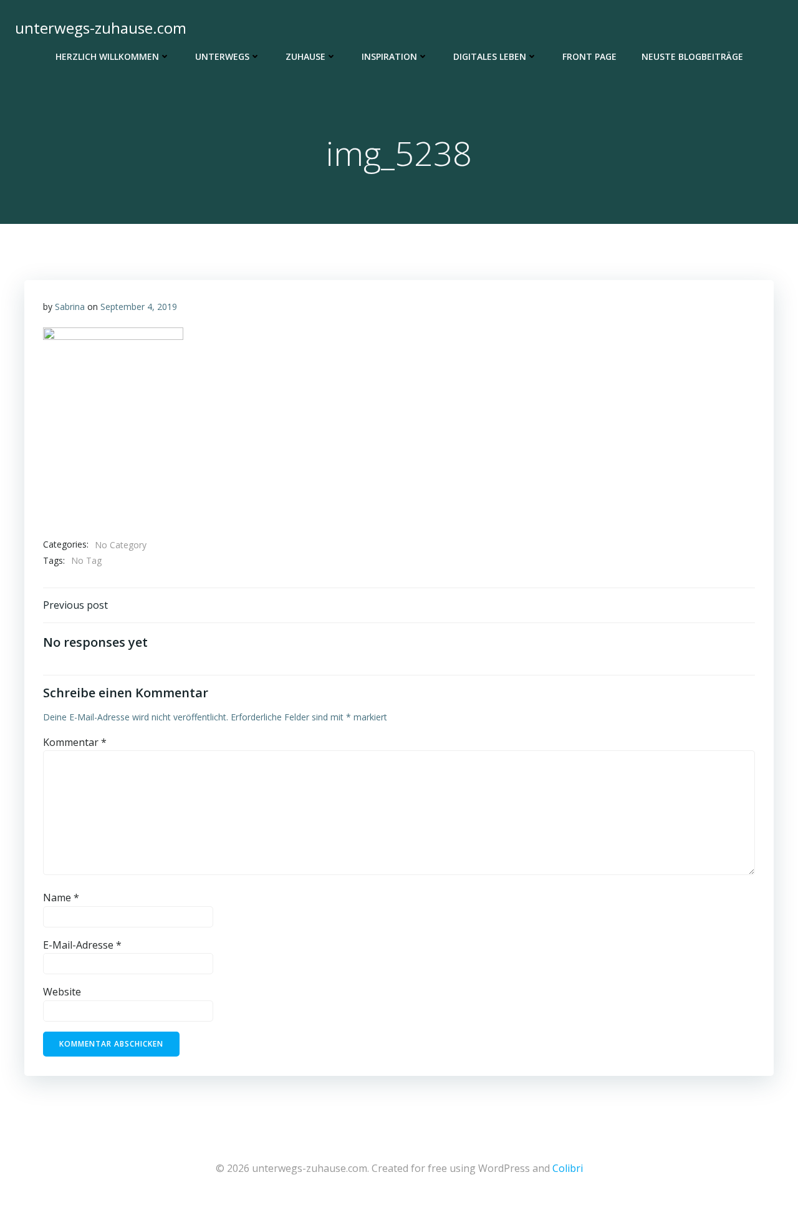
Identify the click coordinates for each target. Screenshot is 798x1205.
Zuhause (305, 56)
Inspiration (389, 56)
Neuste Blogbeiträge (692, 56)
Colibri (567, 1168)
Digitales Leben (489, 56)
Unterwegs (222, 56)
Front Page (589, 56)
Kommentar (75, 742)
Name (61, 897)
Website (62, 992)
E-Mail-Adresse (82, 945)
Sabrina (70, 306)
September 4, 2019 (138, 306)
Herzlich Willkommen (107, 56)
